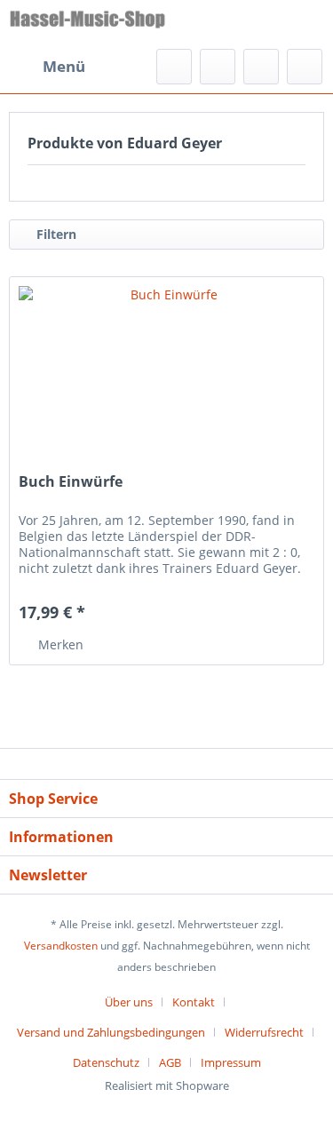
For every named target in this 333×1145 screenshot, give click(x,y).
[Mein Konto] (261, 66)
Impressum (231, 1062)
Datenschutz (106, 1062)
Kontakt (193, 1002)
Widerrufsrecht (264, 1032)
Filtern (54, 234)
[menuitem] (47, 66)
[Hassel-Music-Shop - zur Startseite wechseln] (88, 24)
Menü (64, 66)
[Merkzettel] (217, 66)
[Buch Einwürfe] (166, 366)
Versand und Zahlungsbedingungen (111, 1032)
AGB (170, 1062)
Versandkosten (61, 945)
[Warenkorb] (304, 66)
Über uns (129, 1002)
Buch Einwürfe (71, 482)
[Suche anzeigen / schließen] (174, 66)
